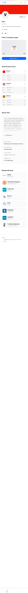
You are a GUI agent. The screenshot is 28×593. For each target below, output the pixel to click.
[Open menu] (25, 3)
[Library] (21, 590)
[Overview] (7, 590)
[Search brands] (21, 3)
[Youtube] (5, 33)
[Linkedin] (2, 33)
